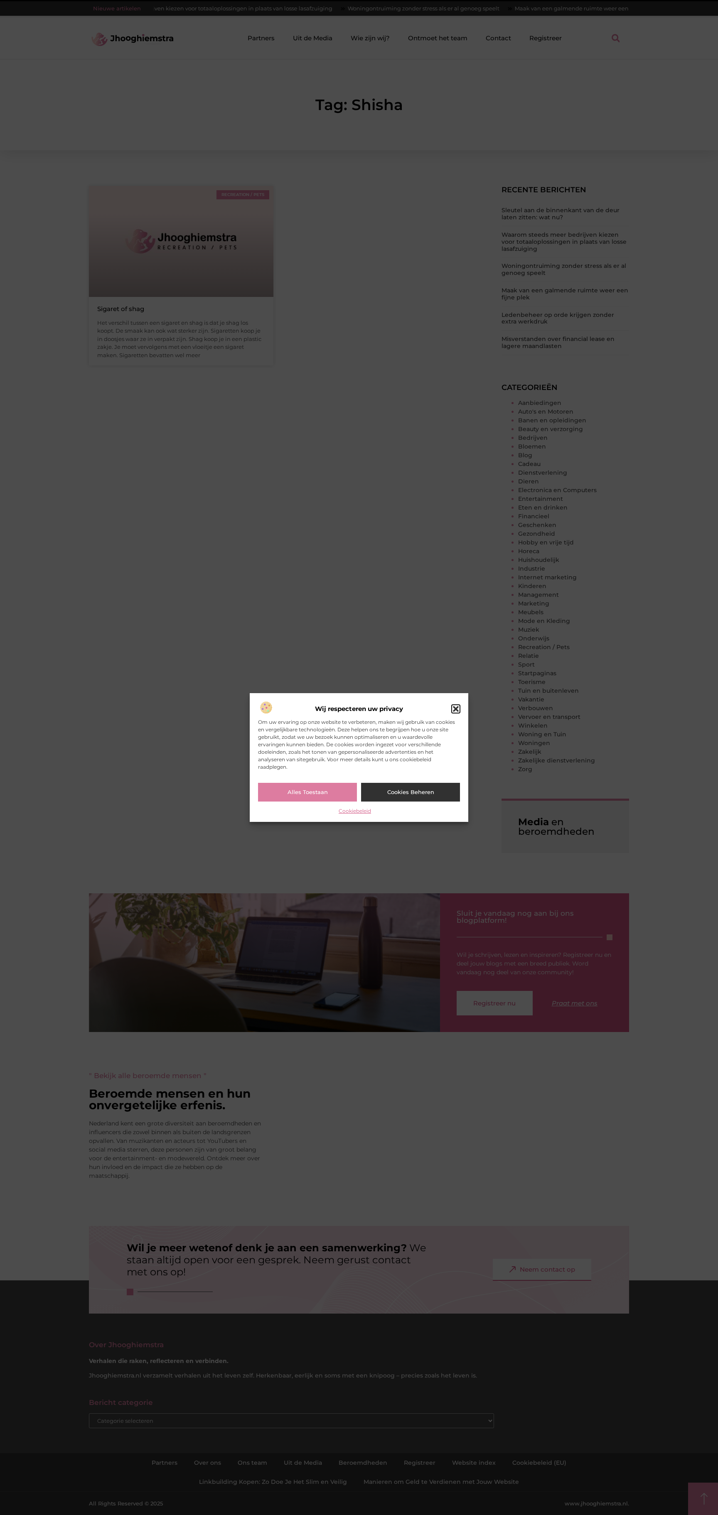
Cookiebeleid (355, 811)
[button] (456, 709)
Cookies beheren (410, 792)
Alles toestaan (308, 792)
